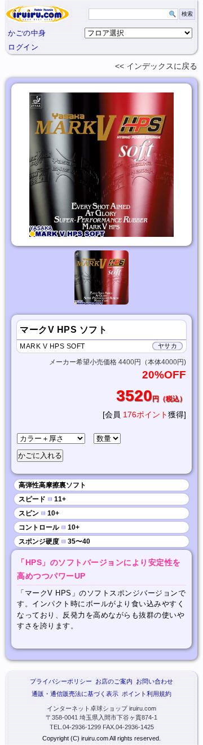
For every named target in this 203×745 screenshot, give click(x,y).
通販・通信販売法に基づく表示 (75, 693)
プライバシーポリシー (61, 681)
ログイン (23, 47)
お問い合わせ (154, 681)
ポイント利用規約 (146, 693)
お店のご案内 (114, 681)
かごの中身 (27, 33)
